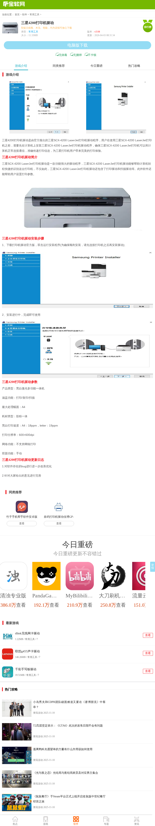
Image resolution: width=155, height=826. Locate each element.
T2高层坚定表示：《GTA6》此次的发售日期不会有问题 (68, 725)
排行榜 (147, 27)
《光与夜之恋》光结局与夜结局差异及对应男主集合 (65, 772)
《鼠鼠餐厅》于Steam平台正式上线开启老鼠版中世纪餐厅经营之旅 (69, 799)
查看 (21, 523)
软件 (24, 14)
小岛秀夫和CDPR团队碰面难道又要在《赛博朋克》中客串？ (69, 705)
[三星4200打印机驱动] (39, 107)
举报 (152, 566)
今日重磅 (96, 65)
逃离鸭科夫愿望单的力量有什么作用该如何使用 (62, 749)
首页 (17, 14)
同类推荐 (59, 65)
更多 (151, 544)
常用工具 (34, 14)
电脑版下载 (77, 45)
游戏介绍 (21, 65)
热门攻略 (134, 65)
